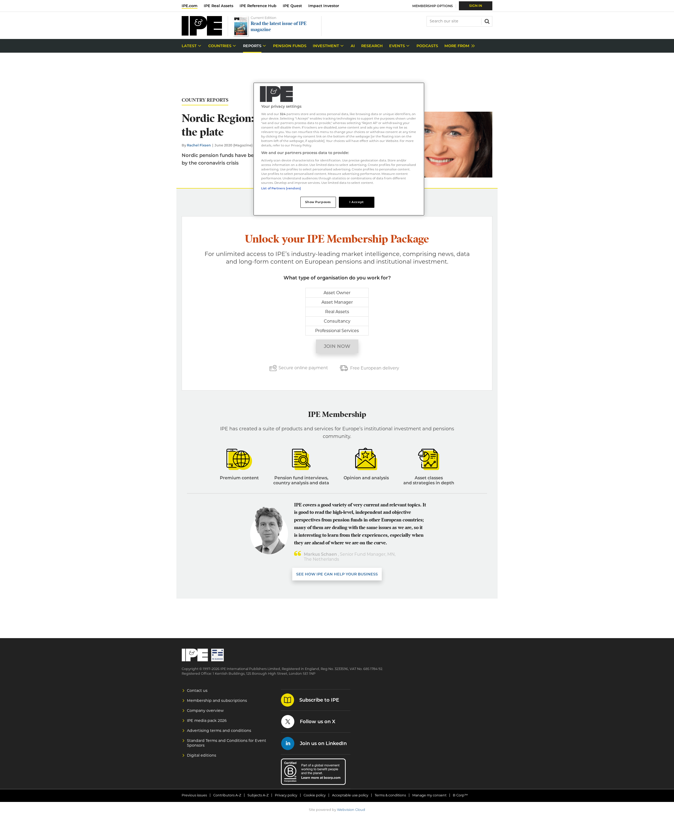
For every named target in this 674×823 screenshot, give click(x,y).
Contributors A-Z (227, 795)
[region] (338, 149)
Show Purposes (318, 202)
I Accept (356, 202)
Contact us (197, 690)
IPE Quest (292, 5)
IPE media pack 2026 (207, 720)
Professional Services (337, 330)
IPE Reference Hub (258, 5)
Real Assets (337, 311)
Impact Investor (323, 5)
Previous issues (194, 795)
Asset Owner (337, 292)
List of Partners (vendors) (281, 188)
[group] (458, 46)
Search (486, 21)
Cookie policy (315, 795)
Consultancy (337, 321)
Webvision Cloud (351, 810)
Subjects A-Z (258, 795)
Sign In (475, 6)
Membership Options (432, 6)
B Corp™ (460, 795)
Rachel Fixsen (199, 145)
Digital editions (201, 755)
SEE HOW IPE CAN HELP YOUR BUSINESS (337, 574)
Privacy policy (286, 795)
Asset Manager (337, 302)
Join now (337, 346)
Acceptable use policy (350, 795)
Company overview (205, 710)
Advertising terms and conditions (219, 730)
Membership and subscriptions (217, 700)
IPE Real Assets (218, 5)
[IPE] (202, 34)
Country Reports (205, 100)
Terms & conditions (390, 795)
